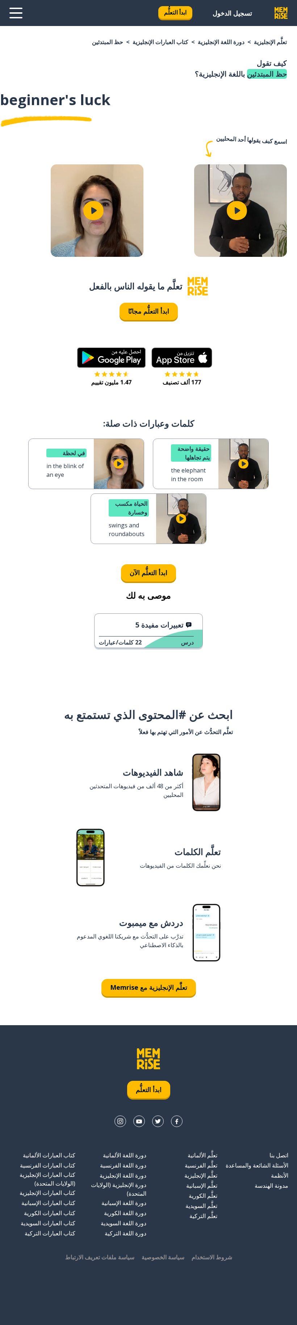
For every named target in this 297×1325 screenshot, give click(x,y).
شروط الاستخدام (212, 1257)
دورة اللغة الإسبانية (123, 1203)
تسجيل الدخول (232, 13)
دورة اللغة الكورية (125, 1213)
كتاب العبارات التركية (50, 1233)
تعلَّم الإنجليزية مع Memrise (148, 987)
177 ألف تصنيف (182, 382)
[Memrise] (281, 13)
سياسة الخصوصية (163, 1257)
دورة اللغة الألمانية (124, 1155)
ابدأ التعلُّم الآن (148, 572)
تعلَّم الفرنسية (201, 1165)
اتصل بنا (278, 1155)
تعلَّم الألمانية (202, 1155)
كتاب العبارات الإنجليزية (160, 42)
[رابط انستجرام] (120, 1121)
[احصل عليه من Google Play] (111, 358)
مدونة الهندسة (271, 1186)
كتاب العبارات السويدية (48, 1223)
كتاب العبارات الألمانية (49, 1155)
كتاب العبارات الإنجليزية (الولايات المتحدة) (47, 1179)
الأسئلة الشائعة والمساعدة (257, 1165)
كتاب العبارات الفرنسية (47, 1165)
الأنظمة (279, 1175)
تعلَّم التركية (203, 1216)
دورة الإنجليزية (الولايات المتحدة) (118, 1189)
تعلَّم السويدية (201, 1206)
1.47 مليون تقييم (111, 382)
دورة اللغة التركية (125, 1233)
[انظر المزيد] (16, 13)
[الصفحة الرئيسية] (198, 286)
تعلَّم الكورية (203, 1196)
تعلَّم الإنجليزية (270, 42)
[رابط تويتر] (158, 1121)
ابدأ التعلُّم (175, 12)
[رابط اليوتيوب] (139, 1121)
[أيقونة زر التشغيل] (237, 210)
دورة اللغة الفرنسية (123, 1165)
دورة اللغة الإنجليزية (221, 42)
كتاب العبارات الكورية (49, 1213)
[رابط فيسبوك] (177, 1121)
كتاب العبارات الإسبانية (48, 1203)
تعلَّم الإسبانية (201, 1186)
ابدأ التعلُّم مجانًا (148, 311)
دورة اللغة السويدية (123, 1223)
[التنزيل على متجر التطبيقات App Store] (181, 358)
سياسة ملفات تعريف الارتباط (99, 1257)
